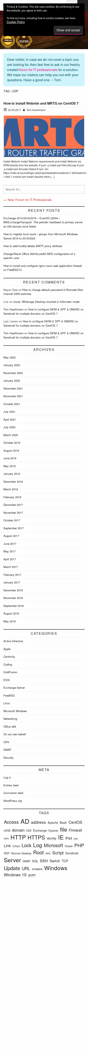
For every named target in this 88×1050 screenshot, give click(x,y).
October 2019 (11, 443)
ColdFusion (10, 672)
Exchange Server (14, 688)
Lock (26, 845)
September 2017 (13, 528)
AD (25, 821)
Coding (7, 664)
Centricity (9, 656)
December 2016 (13, 590)
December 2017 (13, 505)
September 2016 (13, 606)
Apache (53, 822)
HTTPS (36, 837)
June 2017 (9, 544)
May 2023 (9, 357)
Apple (6, 649)
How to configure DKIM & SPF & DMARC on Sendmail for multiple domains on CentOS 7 (43, 311)
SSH (44, 860)
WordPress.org (12, 801)
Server (12, 860)
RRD (48, 853)
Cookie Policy (16, 22)
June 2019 (9, 458)
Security (8, 757)
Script (58, 852)
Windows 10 (15, 874)
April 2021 (9, 419)
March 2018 (10, 489)
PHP (79, 845)
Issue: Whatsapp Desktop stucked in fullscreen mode (46, 302)
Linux (6, 703)
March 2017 (10, 567)
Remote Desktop (21, 853)
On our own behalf (14, 734)
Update (12, 868)
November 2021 (13, 396)
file (63, 829)
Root (38, 852)
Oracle (69, 846)
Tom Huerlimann (13, 309)
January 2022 (11, 380)
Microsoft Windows (15, 711)
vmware (37, 869)
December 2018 (13, 481)
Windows (55, 868)
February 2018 (12, 497)
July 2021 (9, 412)
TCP (65, 860)
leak (76, 838)
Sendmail (71, 853)
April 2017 (9, 559)
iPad (68, 838)
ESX (28, 830)
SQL (35, 861)
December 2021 (13, 388)
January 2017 (11, 582)
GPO (6, 838)
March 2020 (10, 435)
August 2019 (11, 450)
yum (31, 874)
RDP (6, 853)
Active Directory (13, 641)
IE (61, 837)
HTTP (18, 837)
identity (51, 838)
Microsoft (53, 845)
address (38, 822)
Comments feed (13, 793)
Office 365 (9, 726)
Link (7, 845)
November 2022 (13, 373)
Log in (7, 777)
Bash (63, 822)
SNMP (26, 861)
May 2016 (9, 621)
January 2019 (11, 474)
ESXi (6, 680)
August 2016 (11, 613)
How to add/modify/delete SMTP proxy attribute (32, 246)
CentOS (75, 822)
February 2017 (12, 575)
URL (26, 868)
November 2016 (13, 598)
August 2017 (11, 536)
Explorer (53, 830)
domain (18, 830)
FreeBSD (9, 695)
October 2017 (11, 520)
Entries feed (10, 785)
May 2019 (9, 466)
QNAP (7, 750)
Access (11, 821)
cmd (7, 830)
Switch (55, 860)
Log (37, 845)
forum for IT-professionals (38, 69)
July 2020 (9, 427)
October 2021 (11, 404)
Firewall (75, 830)
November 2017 (13, 513)
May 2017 (9, 551)
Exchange (40, 830)
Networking (10, 719)
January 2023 (11, 365)
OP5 (6, 742)
